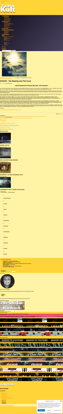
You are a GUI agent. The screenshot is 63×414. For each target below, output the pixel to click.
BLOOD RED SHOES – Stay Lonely (9, 264)
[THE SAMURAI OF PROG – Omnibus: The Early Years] (5, 187)
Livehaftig (5, 28)
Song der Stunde (7, 19)
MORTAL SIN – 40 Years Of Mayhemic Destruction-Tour (13, 375)
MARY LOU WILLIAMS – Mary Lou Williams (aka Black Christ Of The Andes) (17, 263)
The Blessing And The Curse (34, 116)
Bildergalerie (6, 33)
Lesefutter (6, 30)
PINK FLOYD (16, 116)
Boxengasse (6, 32)
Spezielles (5, 26)
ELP (4, 116)
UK (40, 116)
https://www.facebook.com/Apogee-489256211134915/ (10, 109)
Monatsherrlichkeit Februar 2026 (8, 360)
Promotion (6, 44)
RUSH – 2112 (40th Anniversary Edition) (9, 160)
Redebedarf (5, 34)
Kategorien (3, 271)
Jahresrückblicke (7, 27)
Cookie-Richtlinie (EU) (6, 398)
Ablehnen (49, 410)
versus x (42, 116)
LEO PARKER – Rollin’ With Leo (8, 266)
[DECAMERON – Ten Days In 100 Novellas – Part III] (5, 172)
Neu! (3, 35)
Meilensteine (6, 21)
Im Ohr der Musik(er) (7, 18)
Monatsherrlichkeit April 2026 (7, 351)
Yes (45, 116)
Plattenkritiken (13, 77)
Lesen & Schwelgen (8, 29)
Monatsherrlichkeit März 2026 (7, 355)
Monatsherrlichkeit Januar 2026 (7, 364)
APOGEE (1, 116)
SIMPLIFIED (26, 116)
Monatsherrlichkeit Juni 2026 (7, 341)
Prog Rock (20, 116)
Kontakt (3, 394)
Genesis (6, 116)
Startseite (2, 77)
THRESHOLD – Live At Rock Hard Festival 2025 (11, 261)
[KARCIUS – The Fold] (5, 143)
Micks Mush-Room (7, 38)
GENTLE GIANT (10, 116)
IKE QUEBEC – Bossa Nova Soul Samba (9, 330)
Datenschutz (4, 396)
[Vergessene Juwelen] (12, 309)
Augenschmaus (6, 31)
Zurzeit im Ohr (6, 17)
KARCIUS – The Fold (4, 145)
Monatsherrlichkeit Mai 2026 (7, 346)
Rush (23, 116)
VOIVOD (2, 380)
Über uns (5, 42)
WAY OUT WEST (6, 265)
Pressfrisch (5, 15)
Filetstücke (6, 22)
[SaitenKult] (8, 12)
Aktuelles (5, 37)
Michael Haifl (2, 83)
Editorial (5, 39)
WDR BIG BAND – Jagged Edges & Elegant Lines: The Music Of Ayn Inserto (17, 326)
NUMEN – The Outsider (7, 262)
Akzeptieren (41, 410)
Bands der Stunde (7, 25)
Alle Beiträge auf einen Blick (8, 36)
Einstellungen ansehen (57, 410)
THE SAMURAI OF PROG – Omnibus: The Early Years (12, 189)
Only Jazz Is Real (6, 24)
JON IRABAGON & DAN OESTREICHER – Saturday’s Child (13, 335)
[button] (61, 401)
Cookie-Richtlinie (49, 412)
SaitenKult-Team (5, 393)
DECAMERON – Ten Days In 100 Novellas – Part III (11, 174)
